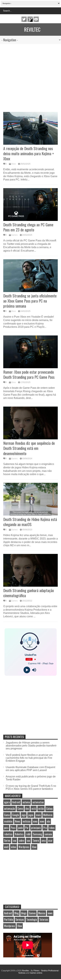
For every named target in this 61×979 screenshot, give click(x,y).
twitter (24, 19)
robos (52, 828)
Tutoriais (43, 919)
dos (27, 809)
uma (43, 840)
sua (28, 840)
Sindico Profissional (50, 970)
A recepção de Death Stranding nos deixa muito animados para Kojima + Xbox (28, 153)
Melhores (48, 815)
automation (38, 802)
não (48, 821)
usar (50, 840)
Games (14, 235)
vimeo (30, 19)
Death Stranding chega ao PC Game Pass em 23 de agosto (28, 227)
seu (14, 840)
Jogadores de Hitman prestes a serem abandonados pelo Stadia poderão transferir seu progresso (31, 745)
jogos (31, 815)
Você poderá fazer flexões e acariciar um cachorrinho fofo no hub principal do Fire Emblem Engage (29, 758)
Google (15, 815)
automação (9, 809)
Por (27, 828)
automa (26, 802)
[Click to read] (30, 128)
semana (48, 834)
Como (20, 809)
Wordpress (24, 847)
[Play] (27, 670)
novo (42, 821)
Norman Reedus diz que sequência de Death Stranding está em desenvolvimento (29, 448)
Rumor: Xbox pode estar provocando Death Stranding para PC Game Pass (28, 374)
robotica (8, 834)
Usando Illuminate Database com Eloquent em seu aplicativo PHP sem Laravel (30, 769)
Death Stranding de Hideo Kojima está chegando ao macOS (30, 521)
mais (38, 815)
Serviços (19, 919)
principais (36, 828)
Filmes (36, 970)
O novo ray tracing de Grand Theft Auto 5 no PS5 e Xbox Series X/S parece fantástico (31, 787)
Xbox (13, 164)
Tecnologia (31, 919)
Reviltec (32, 29)
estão (41, 809)
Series (7, 840)
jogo (23, 815)
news (50, 913)
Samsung (37, 834)
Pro (45, 828)
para (6, 828)
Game (7, 815)
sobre (21, 840)
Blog (16, 913)
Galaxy (49, 809)
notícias (27, 821)
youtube (36, 19)
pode (20, 828)
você (6, 847)
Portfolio (8, 919)
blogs (24, 913)
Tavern (36, 840)
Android (16, 802)
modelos (8, 821)
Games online (36, 973)
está (33, 809)
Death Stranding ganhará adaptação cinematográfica (28, 592)
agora (7, 802)
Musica (41, 913)
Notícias (22, 973)
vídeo (13, 847)
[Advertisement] (30, 76)
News (17, 821)
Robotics (19, 834)
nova (35, 821)
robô (28, 834)
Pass (13, 828)
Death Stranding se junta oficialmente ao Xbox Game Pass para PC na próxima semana (30, 301)
